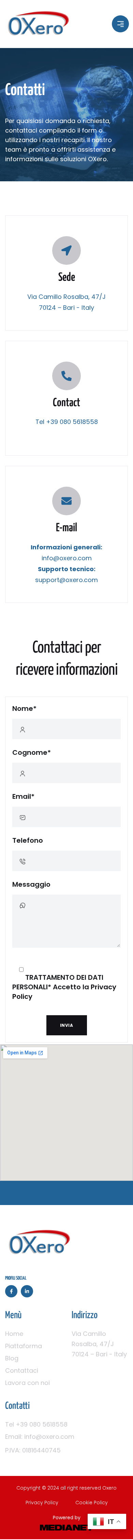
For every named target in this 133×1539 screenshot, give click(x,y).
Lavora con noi (27, 1382)
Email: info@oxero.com (39, 1436)
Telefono (27, 840)
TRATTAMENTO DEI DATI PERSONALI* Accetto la (64, 987)
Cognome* (31, 752)
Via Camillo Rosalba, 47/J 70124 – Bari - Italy (99, 1343)
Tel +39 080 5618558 (36, 1424)
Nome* (24, 708)
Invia (66, 1025)
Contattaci (21, 1370)
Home (14, 1333)
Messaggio (31, 884)
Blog (11, 1358)
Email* (23, 796)
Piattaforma (23, 1346)
